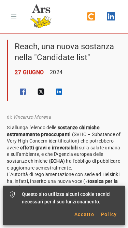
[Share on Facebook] (23, 91)
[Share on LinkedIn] (59, 91)
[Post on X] (41, 91)
